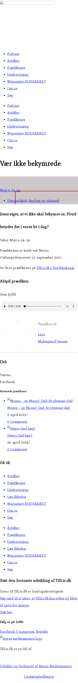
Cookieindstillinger (39, 676)
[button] (39, 375)
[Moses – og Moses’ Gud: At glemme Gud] (40, 401)
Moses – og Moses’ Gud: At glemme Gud (38, 408)
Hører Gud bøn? (19, 435)
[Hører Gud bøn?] (21, 428)
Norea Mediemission (16, 656)
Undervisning (18, 74)
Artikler (13, 61)
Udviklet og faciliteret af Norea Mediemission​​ (36, 666)
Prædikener (16, 68)
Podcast (13, 54)
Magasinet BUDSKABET (26, 81)
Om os (12, 88)
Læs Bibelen (16, 497)
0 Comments (17, 421)
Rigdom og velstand (44, 201)
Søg (10, 95)
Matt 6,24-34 (10, 190)
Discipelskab (17, 201)
